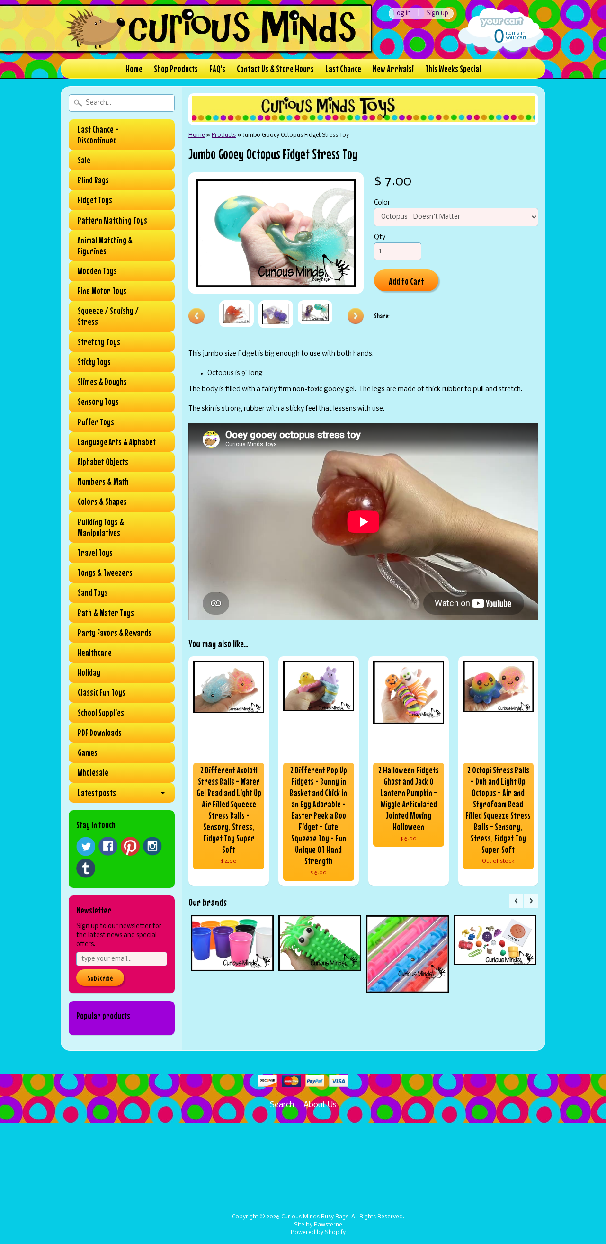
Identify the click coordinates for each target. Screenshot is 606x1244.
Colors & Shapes (102, 501)
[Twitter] (85, 846)
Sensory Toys (98, 401)
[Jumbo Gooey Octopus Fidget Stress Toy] (236, 313)
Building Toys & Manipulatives (101, 527)
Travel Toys (95, 552)
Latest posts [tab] (97, 793)
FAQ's (217, 68)
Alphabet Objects (103, 461)
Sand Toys (93, 592)
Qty (379, 237)
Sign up (437, 13)
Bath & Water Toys (106, 613)
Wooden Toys (97, 271)
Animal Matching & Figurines (105, 245)
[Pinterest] (130, 846)
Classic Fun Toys (101, 692)
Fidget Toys (95, 200)
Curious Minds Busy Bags (314, 1217)
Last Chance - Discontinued (98, 134)
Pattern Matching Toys (112, 220)
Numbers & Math (103, 481)
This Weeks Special (453, 68)
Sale (84, 160)
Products (224, 135)
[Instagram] (152, 846)
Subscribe (100, 978)
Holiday (89, 672)
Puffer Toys (96, 422)
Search (282, 1105)
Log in (402, 13)
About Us (320, 1105)
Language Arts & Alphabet (117, 442)
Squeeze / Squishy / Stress (108, 316)
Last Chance (343, 68)
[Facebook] (107, 846)
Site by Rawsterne (318, 1225)
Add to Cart (406, 281)
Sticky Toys (94, 362)
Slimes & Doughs (102, 381)
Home (134, 68)
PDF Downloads (100, 732)
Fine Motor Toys (102, 291)
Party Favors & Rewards (115, 632)
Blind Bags (93, 180)
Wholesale (93, 772)
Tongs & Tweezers (105, 572)
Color (382, 202)
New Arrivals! (393, 68)
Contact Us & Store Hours (275, 68)
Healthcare (95, 652)
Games (88, 752)
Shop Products (176, 68)
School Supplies (101, 712)
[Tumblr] (85, 868)
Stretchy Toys (99, 342)
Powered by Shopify (318, 1232)
